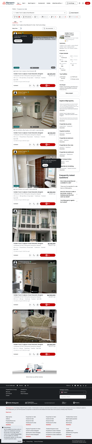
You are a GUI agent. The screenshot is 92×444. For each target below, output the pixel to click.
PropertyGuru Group (11, 389)
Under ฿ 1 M (69, 126)
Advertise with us (56, 3)
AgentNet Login (69, 430)
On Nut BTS (62, 161)
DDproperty (9, 417)
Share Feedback (24, 393)
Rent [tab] (21, 21)
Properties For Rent (51, 417)
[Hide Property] (51, 39)
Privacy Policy (18, 434)
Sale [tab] (15, 21)
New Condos (69, 420)
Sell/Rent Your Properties (72, 432)
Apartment (75, 108)
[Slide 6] (37, 291)
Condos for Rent (50, 418)
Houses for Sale (30, 420)
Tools (67, 428)
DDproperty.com (9, 407)
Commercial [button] (41, 3)
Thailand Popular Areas (52, 428)
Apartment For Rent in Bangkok (33, 432)
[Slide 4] (35, 291)
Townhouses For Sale (31, 422)
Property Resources (10, 420)
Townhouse (70, 108)
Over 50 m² (68, 147)
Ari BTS (67, 161)
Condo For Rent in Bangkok (32, 430)
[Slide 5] (36, 291)
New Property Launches (71, 418)
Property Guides (10, 422)
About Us (8, 391)
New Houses (69, 422)
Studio (61, 140)
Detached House (63, 108)
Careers (7, 395)
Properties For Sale (31, 417)
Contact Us (24, 389)
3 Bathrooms (70, 154)
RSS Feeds (68, 434)
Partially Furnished (72, 168)
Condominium (70, 107)
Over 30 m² (62, 147)
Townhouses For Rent (51, 422)
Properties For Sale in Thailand (53, 430)
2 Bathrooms (63, 154)
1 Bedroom (66, 140)
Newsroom (23, 391)
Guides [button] (48, 3)
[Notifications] (83, 3)
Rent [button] (23, 3)
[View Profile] (22, 33)
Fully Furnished (63, 168)
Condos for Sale (30, 418)
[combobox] (40, 12)
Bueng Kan (62, 133)
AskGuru (8, 418)
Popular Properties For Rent (33, 428)
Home (14, 9)
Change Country (64, 389)
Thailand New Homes (71, 417)
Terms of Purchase (38, 441)
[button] (63, 50)
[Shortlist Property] (54, 39)
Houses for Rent (50, 420)
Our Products (9, 393)
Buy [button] (18, 3)
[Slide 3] (33, 291)
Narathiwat (68, 133)
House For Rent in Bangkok (32, 434)
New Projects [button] (31, 3)
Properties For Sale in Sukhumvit (53, 434)
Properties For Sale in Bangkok (53, 432)
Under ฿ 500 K (63, 126)
